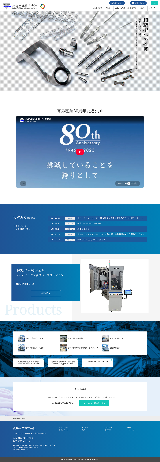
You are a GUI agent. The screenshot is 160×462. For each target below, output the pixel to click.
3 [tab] (80, 90)
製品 (108, 7)
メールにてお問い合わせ (93, 403)
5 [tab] (87, 90)
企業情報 (131, 7)
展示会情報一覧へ (22, 229)
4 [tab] (83, 90)
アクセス (153, 7)
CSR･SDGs (120, 7)
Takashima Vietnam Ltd (97, 361)
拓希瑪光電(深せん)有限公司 (63, 362)
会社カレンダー (117, 3)
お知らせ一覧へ (21, 226)
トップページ (64, 427)
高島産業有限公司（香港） (29, 362)
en (155, 3)
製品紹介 (44, 293)
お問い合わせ (139, 3)
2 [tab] (76, 90)
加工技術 (97, 7)
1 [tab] (73, 90)
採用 (142, 7)
